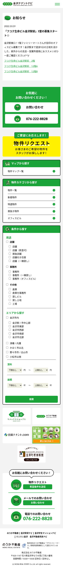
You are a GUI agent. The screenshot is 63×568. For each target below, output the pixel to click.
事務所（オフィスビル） (24, 278)
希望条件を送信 (38, 486)
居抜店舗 (16, 253)
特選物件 (12, 204)
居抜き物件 (13, 211)
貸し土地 (16, 300)
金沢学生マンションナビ (45, 533)
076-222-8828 (37, 119)
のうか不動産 (13, 533)
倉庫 (14, 289)
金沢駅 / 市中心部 (21, 322)
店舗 (12, 241)
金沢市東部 (18, 326)
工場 (14, 303)
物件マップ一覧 (16, 171)
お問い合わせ (34, 107)
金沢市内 (14, 317)
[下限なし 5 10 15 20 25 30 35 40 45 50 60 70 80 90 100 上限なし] (14, 385)
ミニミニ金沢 (22, 536)
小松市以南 (15, 356)
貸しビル (16, 296)
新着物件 (12, 197)
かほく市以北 (16, 347)
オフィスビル (14, 218)
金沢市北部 (18, 337)
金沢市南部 (18, 333)
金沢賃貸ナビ (26, 533)
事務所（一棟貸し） (22, 275)
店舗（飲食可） (20, 250)
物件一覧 (12, 190)
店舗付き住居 (19, 257)
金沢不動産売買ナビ (38, 536)
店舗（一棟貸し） (21, 261)
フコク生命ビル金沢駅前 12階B (21, 71)
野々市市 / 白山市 (19, 352)
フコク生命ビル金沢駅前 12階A (21, 66)
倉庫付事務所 (19, 292)
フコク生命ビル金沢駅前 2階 (19, 60)
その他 (13, 284)
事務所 (13, 266)
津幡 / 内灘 (15, 343)
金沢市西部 (18, 329)
